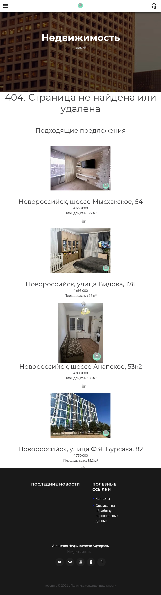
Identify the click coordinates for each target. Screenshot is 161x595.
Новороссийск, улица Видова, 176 (80, 284)
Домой (81, 48)
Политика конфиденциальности (93, 585)
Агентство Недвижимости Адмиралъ (80, 546)
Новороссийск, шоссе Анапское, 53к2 (80, 366)
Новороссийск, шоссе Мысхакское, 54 (80, 202)
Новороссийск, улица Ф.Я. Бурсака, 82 (80, 449)
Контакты (103, 498)
